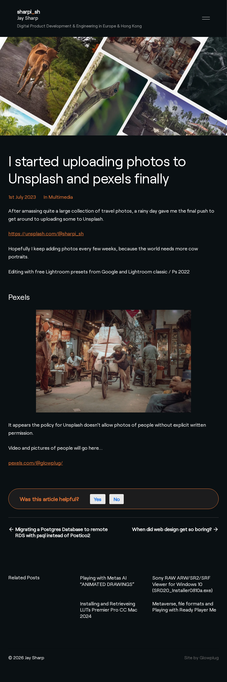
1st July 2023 (22, 197)
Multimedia (60, 197)
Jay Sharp (27, 18)
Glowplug (209, 657)
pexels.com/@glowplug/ (35, 463)
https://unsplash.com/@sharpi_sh (46, 233)
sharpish (28, 11)
